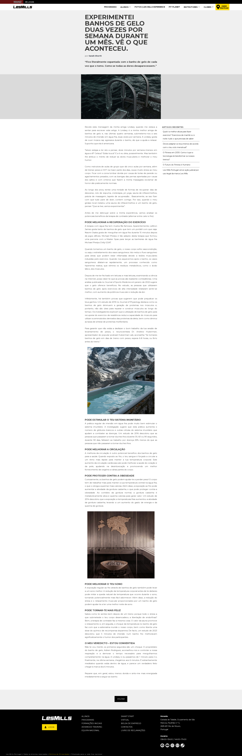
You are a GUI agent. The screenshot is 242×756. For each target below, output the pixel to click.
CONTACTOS (126, 727)
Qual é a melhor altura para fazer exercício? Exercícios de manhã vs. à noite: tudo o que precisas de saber (178, 135)
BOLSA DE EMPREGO (131, 723)
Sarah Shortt (95, 56)
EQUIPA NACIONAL (90, 730)
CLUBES (207, 7)
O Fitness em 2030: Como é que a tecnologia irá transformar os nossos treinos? (178, 156)
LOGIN (51, 727)
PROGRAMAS (110, 7)
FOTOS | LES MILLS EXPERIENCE (150, 7)
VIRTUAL (125, 720)
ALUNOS (124, 7)
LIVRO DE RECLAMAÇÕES (133, 730)
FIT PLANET (174, 7)
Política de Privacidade (59, 754)
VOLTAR (121, 699)
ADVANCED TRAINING (92, 727)
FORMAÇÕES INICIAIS (92, 723)
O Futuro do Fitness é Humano (176, 165)
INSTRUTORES (191, 7)
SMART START (127, 716)
